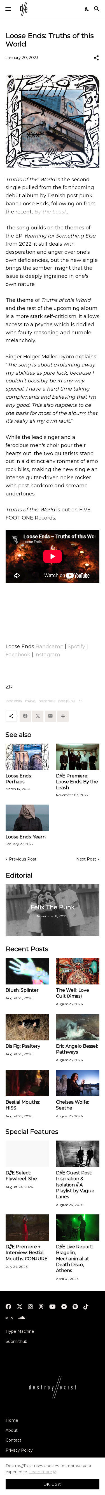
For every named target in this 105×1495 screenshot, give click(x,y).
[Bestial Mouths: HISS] (27, 1083)
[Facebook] (25, 716)
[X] (37, 716)
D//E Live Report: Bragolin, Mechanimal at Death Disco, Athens (74, 1258)
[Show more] (63, 716)
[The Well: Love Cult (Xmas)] (77, 971)
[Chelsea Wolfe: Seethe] (77, 1083)
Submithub (16, 1341)
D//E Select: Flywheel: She (21, 1175)
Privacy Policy (19, 1450)
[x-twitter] (19, 1307)
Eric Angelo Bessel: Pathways (77, 1049)
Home (12, 1420)
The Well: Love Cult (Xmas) (72, 993)
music (30, 701)
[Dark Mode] (87, 9)
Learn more (40, 1471)
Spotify (76, 646)
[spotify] (75, 1307)
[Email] (50, 716)
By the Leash (50, 212)
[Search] (97, 9)
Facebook (18, 655)
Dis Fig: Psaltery (23, 1046)
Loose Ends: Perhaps (19, 778)
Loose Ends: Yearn (26, 837)
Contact (13, 1440)
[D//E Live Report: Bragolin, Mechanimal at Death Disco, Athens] (77, 1227)
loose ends (14, 701)
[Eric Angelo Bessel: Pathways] (77, 1027)
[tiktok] (85, 1307)
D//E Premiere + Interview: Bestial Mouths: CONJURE (27, 1252)
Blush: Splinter (22, 990)
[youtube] (52, 1307)
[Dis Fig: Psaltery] (27, 1027)
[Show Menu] (7, 9)
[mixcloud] (9, 1318)
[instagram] (30, 1307)
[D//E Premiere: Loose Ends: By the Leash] (77, 757)
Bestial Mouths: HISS (23, 1105)
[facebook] (8, 1307)
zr (80, 701)
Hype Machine (20, 1331)
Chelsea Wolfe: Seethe (72, 1105)
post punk (66, 701)
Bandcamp (50, 646)
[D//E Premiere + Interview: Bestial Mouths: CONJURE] (27, 1227)
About (12, 1430)
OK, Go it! (52, 1484)
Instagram (47, 655)
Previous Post (22, 859)
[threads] (41, 1307)
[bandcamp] (64, 1307)
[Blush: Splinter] (27, 971)
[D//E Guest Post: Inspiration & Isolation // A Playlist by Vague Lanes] (77, 1154)
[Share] (96, 58)
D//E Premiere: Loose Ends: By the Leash (77, 782)
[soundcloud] (21, 1318)
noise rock (47, 701)
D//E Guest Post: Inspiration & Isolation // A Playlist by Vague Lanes (75, 1184)
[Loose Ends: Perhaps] (27, 757)
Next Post (86, 859)
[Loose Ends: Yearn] (27, 818)
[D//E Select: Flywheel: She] (27, 1154)
